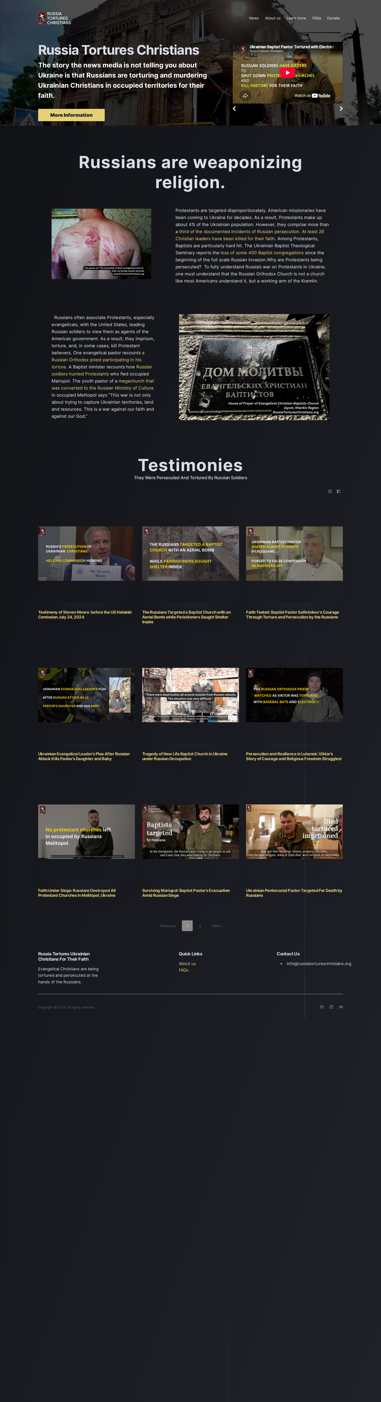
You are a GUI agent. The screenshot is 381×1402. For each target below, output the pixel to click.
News (254, 18)
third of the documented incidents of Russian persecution (239, 231)
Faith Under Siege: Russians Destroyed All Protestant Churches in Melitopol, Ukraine (77, 893)
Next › (217, 926)
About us (273, 18)
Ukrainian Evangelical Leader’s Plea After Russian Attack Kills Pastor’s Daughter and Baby (84, 756)
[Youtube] (338, 1007)
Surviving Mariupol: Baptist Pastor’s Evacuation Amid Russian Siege (186, 893)
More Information (71, 115)
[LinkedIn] (328, 1007)
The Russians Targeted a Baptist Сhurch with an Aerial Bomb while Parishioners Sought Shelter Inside (186, 617)
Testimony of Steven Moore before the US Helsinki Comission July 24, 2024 (85, 614)
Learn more (296, 18)
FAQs (316, 18)
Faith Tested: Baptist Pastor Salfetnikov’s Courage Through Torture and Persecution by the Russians (292, 614)
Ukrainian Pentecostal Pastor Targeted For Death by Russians (294, 893)
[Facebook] (319, 1007)
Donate (333, 18)
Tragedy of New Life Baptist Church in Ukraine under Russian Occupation (185, 756)
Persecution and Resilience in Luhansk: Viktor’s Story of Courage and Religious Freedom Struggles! (294, 756)
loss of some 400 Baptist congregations (262, 252)
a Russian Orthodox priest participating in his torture (98, 360)
